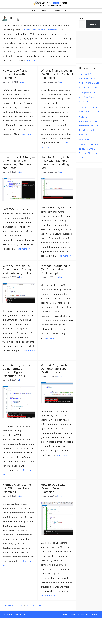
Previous (8, 605)
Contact (73, 614)
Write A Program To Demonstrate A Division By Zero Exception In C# (16, 370)
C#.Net (57, 10)
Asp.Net (45, 10)
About (65, 614)
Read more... (33, 60)
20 (34, 605)
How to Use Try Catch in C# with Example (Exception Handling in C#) (56, 162)
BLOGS (68, 10)
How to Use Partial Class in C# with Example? (15, 74)
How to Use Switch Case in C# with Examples (54, 488)
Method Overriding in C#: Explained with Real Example (55, 269)
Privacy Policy (84, 614)
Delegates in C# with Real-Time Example (87, 97)
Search (82, 18)
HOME (34, 10)
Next (40, 605)
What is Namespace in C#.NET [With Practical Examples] (57, 74)
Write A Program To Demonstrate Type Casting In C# (54, 368)
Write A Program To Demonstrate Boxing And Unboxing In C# (16, 269)
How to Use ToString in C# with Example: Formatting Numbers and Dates (18, 162)
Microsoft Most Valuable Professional (39, 29)
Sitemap (95, 614)
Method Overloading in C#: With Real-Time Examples (18, 488)
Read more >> (27, 133)
